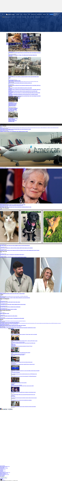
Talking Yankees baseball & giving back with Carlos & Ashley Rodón (12, 293)
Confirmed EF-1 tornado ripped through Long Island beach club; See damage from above (24, 52)
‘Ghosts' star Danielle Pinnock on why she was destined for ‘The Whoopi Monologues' (23, 376)
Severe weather (10, 51)
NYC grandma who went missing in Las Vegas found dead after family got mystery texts (26, 41)
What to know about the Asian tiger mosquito (17, 354)
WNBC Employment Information (4, 474)
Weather (17, 14)
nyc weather (10, 90)
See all (9, 78)
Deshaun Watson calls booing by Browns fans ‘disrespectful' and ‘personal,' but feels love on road (18, 327)
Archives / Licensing (3, 469)
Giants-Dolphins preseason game (14, 80)
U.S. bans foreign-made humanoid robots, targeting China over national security (23, 364)
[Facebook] (20, 423)
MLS (1, 321)
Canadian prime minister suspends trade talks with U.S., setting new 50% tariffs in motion (24, 340)
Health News (13, 344)
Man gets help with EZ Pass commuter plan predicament (10, 306)
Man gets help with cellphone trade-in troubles (8, 309)
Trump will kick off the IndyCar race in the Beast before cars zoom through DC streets (15, 129)
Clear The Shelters (2, 465)
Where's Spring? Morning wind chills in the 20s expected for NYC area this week (22, 91)
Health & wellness (2, 130)
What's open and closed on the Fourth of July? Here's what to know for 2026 (22, 385)
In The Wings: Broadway (15, 372)
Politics (12, 328)
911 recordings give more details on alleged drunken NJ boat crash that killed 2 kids (23, 76)
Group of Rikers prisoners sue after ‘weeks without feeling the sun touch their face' (15, 297)
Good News (13, 396)
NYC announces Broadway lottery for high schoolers (19, 382)
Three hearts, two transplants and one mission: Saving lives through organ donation (23, 406)
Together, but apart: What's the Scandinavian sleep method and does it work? (14, 131)
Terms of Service (2, 475)
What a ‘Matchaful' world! (4, 313)
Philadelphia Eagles (2, 324)
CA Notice (1, 478)
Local (21, 14)
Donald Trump (2, 128)
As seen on (1, 312)
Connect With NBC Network (4, 468)
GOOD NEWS (2, 206)
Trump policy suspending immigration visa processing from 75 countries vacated (26, 36)
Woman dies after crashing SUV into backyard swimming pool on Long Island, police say (24, 85)
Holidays (12, 384)
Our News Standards (3, 471)
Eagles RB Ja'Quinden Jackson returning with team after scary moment (13, 325)
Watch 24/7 (51, 14)
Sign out (54, 15)
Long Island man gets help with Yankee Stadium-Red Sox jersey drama (13, 304)
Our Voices (49, 14)
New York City (25, 38)
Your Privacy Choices (3, 477)
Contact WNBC (2, 467)
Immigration (24, 33)
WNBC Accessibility (3, 473)
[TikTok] (20, 451)
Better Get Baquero (2, 301)
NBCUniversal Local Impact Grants (5, 466)
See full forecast (19, 98)
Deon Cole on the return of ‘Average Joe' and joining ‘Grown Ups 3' (12, 254)
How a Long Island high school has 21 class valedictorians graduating (21, 400)
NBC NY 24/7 (25, 14)
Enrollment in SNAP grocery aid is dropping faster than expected (20, 352)
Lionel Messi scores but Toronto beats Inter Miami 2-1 (9, 322)
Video (29, 14)
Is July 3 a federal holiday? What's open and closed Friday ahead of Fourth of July (23, 394)
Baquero (44, 14)
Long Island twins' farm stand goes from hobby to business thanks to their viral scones (24, 397)
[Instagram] (20, 437)
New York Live (2, 253)
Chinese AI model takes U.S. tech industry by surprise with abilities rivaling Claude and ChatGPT (25, 370)
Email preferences (56, 14)
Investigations (39, 14)
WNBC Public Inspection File (4, 473)
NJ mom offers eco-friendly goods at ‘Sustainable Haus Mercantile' (12, 318)
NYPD (7, 42)
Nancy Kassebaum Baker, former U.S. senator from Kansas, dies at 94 (12, 204)
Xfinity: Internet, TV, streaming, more (5, 472)
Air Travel (1, 167)
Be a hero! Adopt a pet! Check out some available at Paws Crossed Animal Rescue (15, 245)
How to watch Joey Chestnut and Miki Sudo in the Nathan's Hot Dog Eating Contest (23, 392)
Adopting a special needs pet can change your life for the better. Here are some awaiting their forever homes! (19, 250)
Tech (12, 356)
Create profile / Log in (56, 13)
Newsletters (33, 14)
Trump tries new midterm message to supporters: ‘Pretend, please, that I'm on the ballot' (24, 334)
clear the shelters (2, 244)
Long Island (10, 84)
